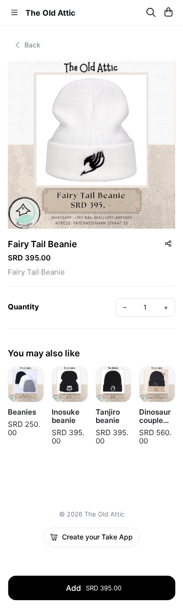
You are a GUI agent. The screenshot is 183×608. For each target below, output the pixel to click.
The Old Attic (50, 12)
